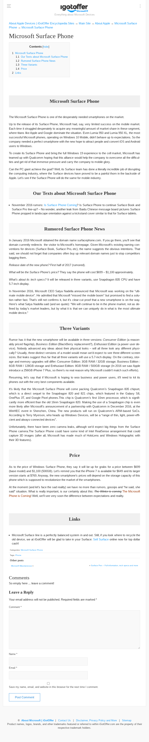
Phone (18, 555)
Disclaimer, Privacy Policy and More (96, 720)
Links (16, 73)
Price (21, 69)
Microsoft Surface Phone (27, 53)
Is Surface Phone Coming (60, 205)
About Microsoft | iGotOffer (37, 720)
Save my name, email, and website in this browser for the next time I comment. (53, 687)
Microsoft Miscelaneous (21, 566)
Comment (15, 607)
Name (13, 654)
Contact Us (64, 720)
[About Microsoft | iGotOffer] (74, 8)
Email (13, 668)
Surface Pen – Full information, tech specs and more (114, 565)
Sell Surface (101, 539)
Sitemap (126, 720)
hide (46, 46)
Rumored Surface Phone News (35, 61)
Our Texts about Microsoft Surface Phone (42, 57)
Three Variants (26, 64)
